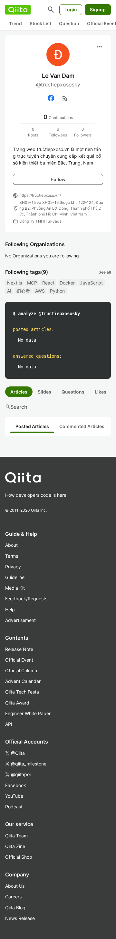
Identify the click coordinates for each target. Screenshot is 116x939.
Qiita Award (17, 702)
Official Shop (18, 857)
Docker (67, 282)
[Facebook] (51, 98)
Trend (15, 23)
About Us (14, 886)
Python (57, 291)
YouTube (14, 796)
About (11, 545)
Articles (18, 392)
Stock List (40, 23)
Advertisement (20, 620)
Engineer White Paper (28, 713)
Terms (11, 556)
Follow (58, 179)
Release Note (19, 649)
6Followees (58, 132)
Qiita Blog (15, 907)
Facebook (15, 785)
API (8, 724)
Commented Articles (81, 426)
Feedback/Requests (26, 598)
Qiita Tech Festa (22, 691)
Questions (73, 392)
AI (9, 291)
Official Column (21, 670)
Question (69, 23)
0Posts (33, 132)
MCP (32, 282)
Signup (98, 9)
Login (70, 9)
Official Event (19, 660)
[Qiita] (18, 10)
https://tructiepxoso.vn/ (40, 195)
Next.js (14, 282)
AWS (40, 291)
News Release (20, 918)
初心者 (23, 291)
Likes (100, 392)
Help (10, 609)
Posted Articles (32, 426)
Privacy (13, 566)
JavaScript (91, 282)
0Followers (83, 132)
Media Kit (15, 588)
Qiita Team (16, 835)
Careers (13, 896)
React (48, 282)
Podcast (14, 806)
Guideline (14, 577)
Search (16, 407)
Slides (44, 392)
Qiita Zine (15, 846)
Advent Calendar (23, 681)
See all (105, 272)
